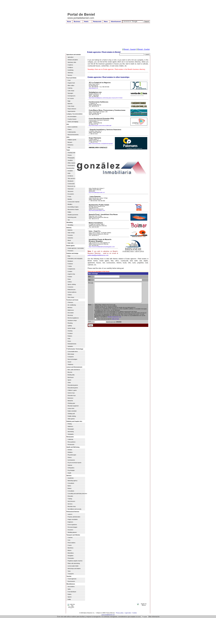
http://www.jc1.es (93, 88)
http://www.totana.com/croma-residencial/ (100, 125)
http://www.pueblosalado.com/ (97, 210)
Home (69, 21)
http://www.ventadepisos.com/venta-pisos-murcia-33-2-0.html (105, 98)
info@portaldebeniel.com (114, 317)
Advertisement (116, 21)
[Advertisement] (107, 6)
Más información (154, 616)
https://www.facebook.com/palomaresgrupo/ (101, 143)
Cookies (134, 613)
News (106, 21)
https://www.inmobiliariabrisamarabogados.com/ (102, 246)
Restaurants (97, 21)
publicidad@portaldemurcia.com (98, 255)
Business (77, 21)
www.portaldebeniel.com (108, 614)
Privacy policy (120, 613)
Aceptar (144, 616)
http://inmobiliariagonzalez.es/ (97, 192)
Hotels (86, 21)
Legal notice (128, 613)
